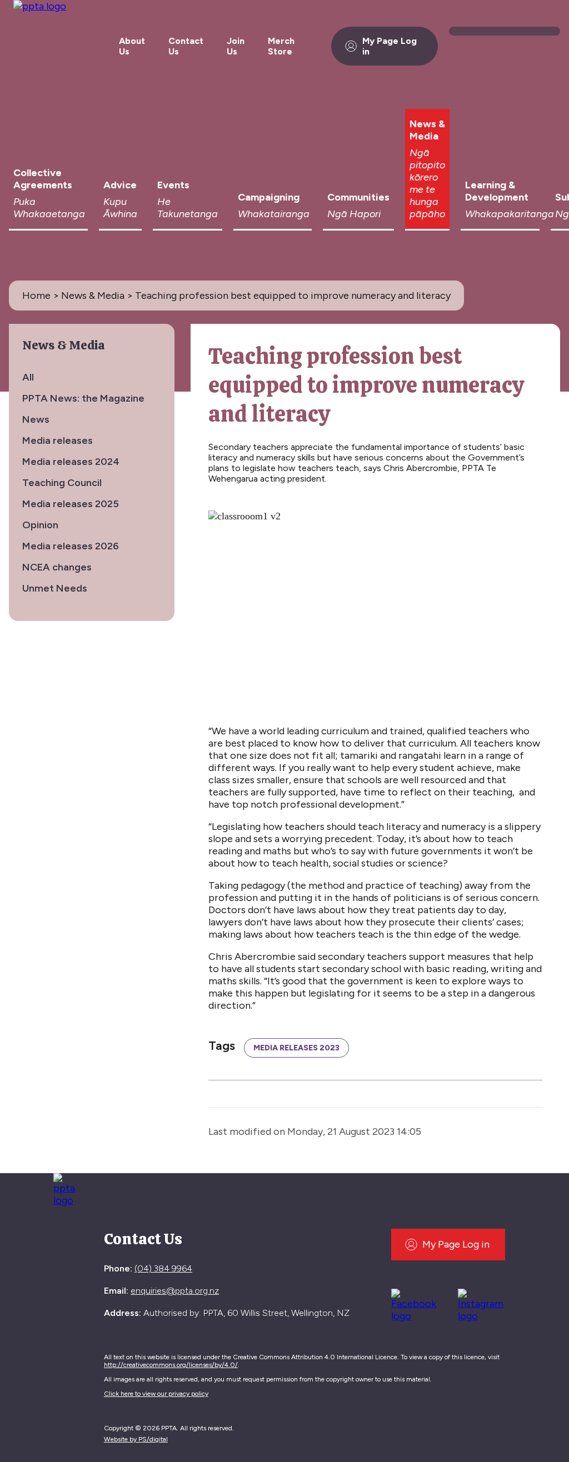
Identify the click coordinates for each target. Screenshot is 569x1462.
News (35, 419)
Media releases (57, 440)
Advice (120, 199)
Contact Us (185, 46)
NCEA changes (57, 567)
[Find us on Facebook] (418, 1303)
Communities (358, 205)
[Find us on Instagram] (485, 1303)
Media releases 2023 (296, 1048)
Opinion (40, 525)
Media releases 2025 (70, 504)
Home (36, 295)
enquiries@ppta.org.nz (175, 1290)
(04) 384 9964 (163, 1268)
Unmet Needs (54, 588)
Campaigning (274, 205)
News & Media (427, 169)
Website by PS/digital (136, 1439)
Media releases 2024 (70, 461)
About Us (132, 46)
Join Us (235, 46)
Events (187, 199)
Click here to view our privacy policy (156, 1394)
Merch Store (281, 46)
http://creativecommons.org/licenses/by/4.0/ (171, 1365)
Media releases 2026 (70, 546)
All (28, 377)
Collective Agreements (49, 193)
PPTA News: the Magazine (83, 398)
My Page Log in (389, 46)
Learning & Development (502, 199)
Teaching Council (62, 483)
